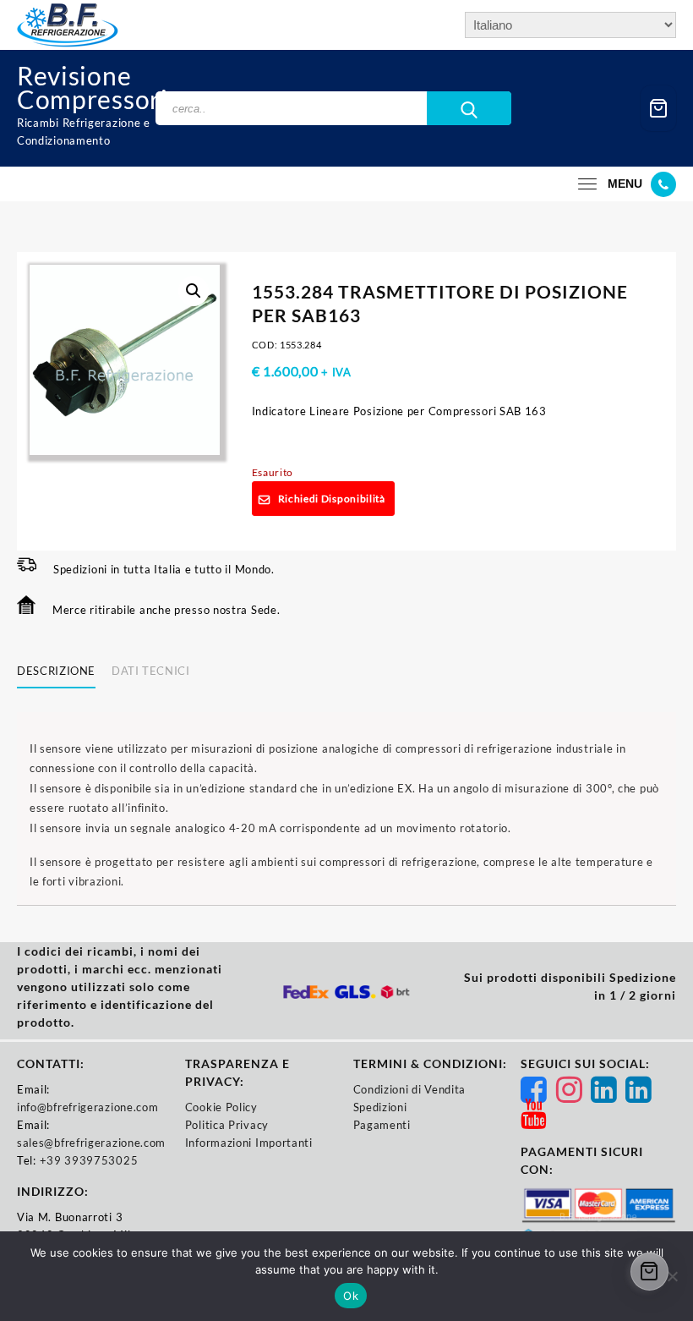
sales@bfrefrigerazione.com (91, 1142)
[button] (193, 291)
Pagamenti (382, 1125)
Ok (350, 1295)
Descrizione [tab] (56, 670)
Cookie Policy (221, 1107)
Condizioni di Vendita (410, 1089)
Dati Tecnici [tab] (151, 670)
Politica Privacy (227, 1125)
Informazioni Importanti (249, 1142)
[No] (671, 1276)
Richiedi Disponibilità (331, 498)
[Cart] (658, 108)
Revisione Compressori (92, 87)
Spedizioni (380, 1107)
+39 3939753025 (89, 1160)
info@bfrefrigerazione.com (88, 1107)
